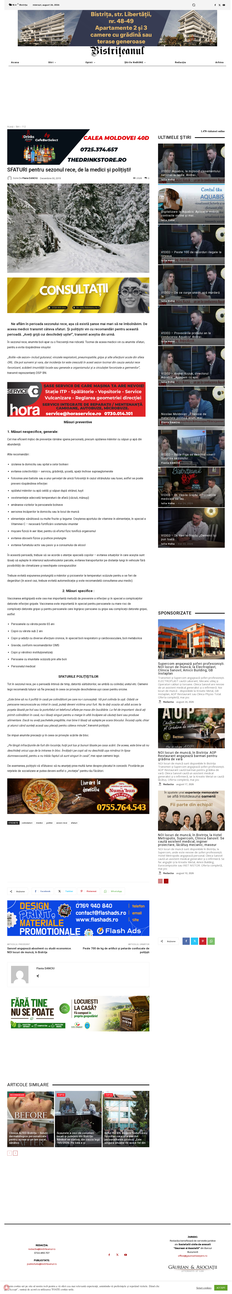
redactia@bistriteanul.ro (41, 1249)
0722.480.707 (41, 1253)
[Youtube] (224, 5)
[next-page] (15, 1153)
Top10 (61, 1095)
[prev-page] (9, 1153)
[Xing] (37, 975)
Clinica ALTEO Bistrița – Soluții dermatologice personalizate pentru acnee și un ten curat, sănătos (28, 1137)
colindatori (27, 822)
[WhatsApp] (211, 941)
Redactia (168, 701)
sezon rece (61, 822)
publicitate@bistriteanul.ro (42, 1264)
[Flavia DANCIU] (10, 178)
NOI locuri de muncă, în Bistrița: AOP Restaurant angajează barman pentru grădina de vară (187, 756)
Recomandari (17, 1095)
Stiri (18, 126)
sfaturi (74, 822)
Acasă (10, 126)
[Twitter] (219, 5)
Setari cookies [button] (204, 1287)
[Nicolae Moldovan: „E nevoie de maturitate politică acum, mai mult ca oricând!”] (191, 407)
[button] (194, 5)
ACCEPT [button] (220, 1287)
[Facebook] (215, 5)
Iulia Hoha (168, 179)
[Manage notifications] (6, 1287)
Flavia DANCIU (30, 178)
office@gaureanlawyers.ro (192, 1255)
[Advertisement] (116, 93)
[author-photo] (160, 702)
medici (39, 822)
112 (24, 126)
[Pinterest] (202, 941)
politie (49, 822)
